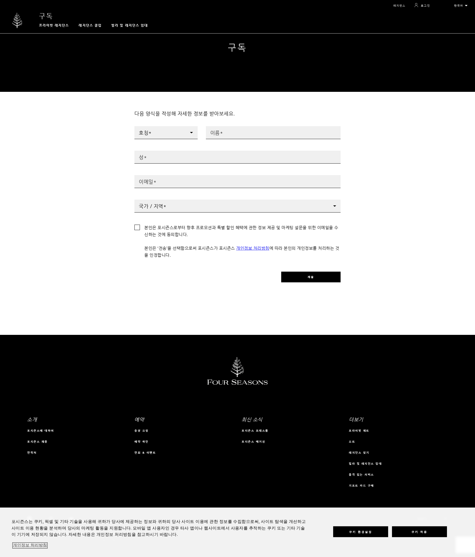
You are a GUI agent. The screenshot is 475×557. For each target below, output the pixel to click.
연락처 (32, 452)
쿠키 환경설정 (360, 531)
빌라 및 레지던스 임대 (129, 25)
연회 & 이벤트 (145, 452)
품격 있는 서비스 (361, 474)
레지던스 (399, 5)
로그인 (425, 5)
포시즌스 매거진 (253, 441)
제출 (311, 276)
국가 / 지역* (144, 201)
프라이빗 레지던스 (54, 25)
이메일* (140, 176)
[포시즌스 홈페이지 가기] (17, 20)
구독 (46, 16)
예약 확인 (141, 441)
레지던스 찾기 (359, 452)
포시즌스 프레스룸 (255, 430)
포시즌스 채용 (37, 441)
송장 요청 (141, 430)
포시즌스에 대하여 (40, 430)
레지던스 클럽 (90, 25)
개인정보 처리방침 (252, 248)
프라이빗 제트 (359, 430)
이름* (210, 127)
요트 (352, 441)
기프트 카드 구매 (361, 485)
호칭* (138, 127)
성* (137, 152)
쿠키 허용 (419, 531)
